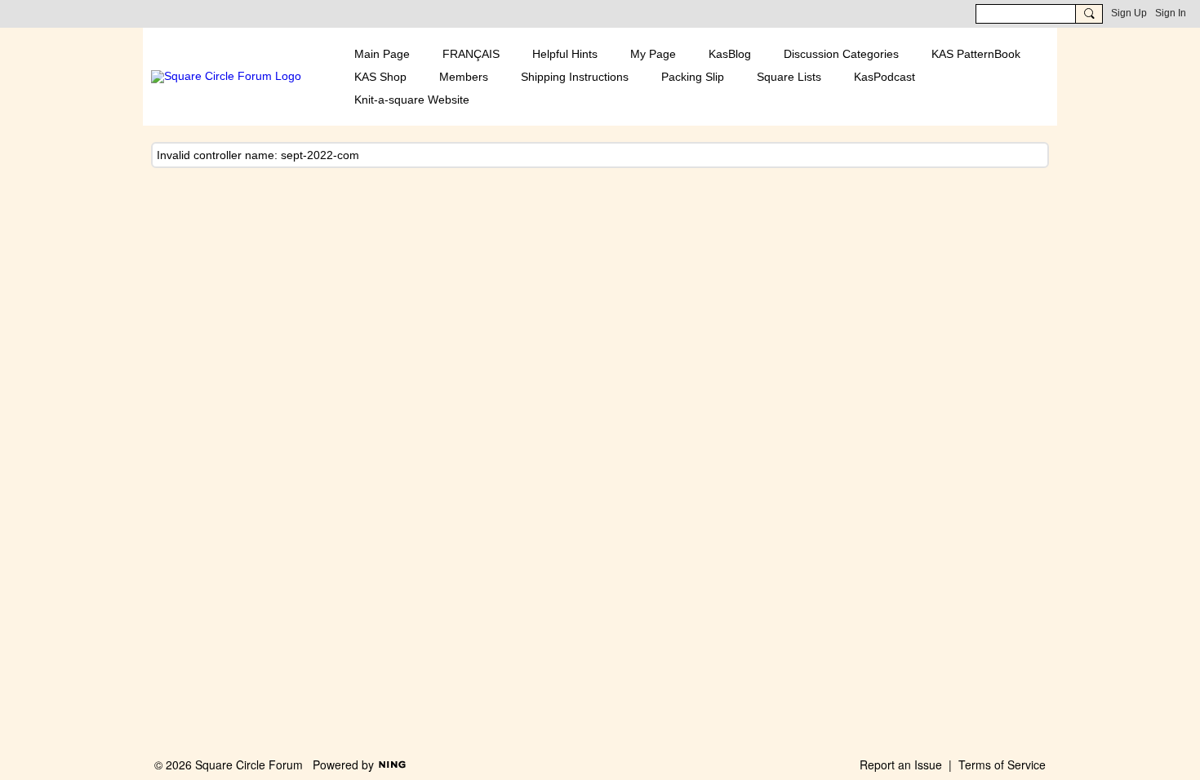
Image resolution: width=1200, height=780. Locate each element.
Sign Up (1129, 13)
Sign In (1170, 13)
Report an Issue (901, 764)
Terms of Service (1002, 764)
